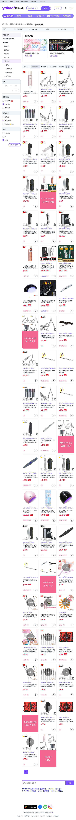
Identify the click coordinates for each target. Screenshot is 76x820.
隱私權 (49, 816)
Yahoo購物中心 (13, 8)
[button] (23, 50)
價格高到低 (53, 66)
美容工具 (6, 57)
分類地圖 (55, 816)
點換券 (19, 16)
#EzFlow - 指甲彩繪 (55, 789)
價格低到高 (44, 66)
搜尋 (69, 783)
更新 (51, 812)
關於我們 (27, 816)
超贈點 (68, 16)
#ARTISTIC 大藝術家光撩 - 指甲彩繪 (34, 789)
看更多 (39, 16)
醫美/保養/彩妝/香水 (8, 39)
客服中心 (20, 816)
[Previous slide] (23, 79)
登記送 (29, 16)
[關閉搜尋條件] (35, 8)
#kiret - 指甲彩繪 (43, 791)
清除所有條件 (14, 145)
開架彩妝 (5, 42)
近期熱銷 (61, 66)
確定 (16, 91)
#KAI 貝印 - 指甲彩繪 (29, 791)
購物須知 (35, 816)
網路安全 (42, 816)
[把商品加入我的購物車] (36, 101)
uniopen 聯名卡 (55, 16)
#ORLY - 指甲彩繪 (57, 791)
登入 (57, 8)
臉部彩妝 (6, 46)
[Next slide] (37, 79)
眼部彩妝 (6, 54)
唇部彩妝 (6, 50)
